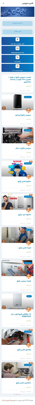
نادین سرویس (27, 3)
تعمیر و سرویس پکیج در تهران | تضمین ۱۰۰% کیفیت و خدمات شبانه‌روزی (20, 79)
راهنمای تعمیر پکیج (24, 349)
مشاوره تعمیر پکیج (24, 181)
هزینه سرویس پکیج (24, 281)
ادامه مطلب (28, 86)
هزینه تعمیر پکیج (25, 247)
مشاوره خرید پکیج (24, 214)
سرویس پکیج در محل (23, 148)
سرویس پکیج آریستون (23, 115)
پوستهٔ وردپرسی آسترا (7, 400)
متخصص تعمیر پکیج (23, 382)
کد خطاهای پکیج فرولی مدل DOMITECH (21, 315)
